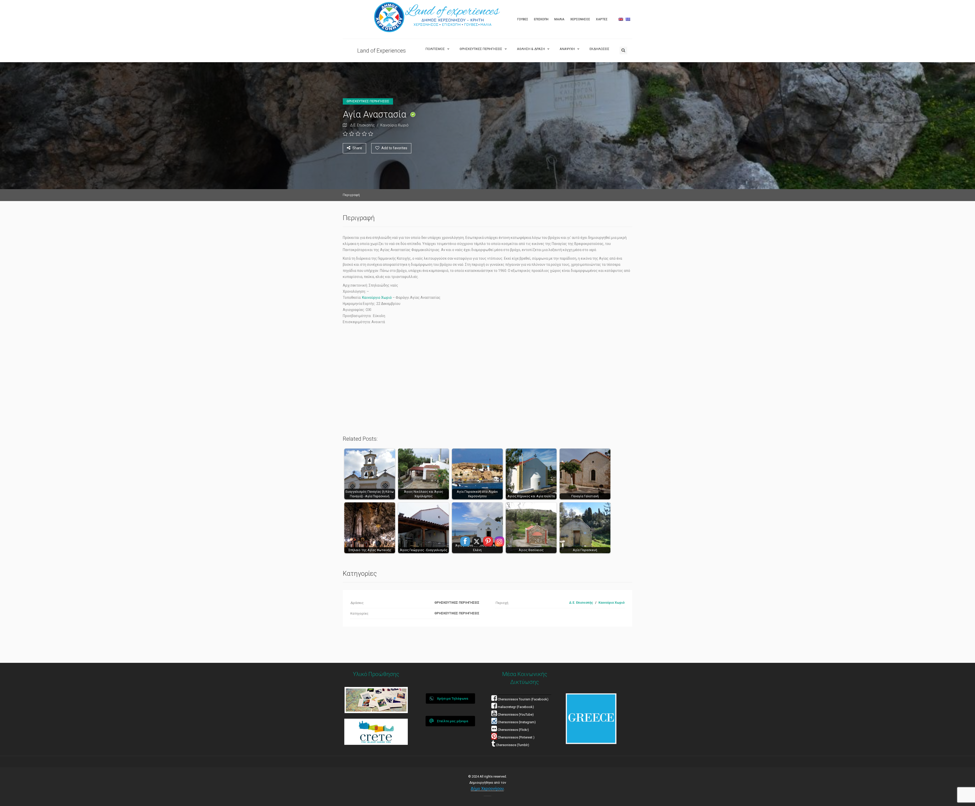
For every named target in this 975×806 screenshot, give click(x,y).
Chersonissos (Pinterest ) (516, 737)
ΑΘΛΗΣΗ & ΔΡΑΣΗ (531, 49)
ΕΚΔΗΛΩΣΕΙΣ (599, 49)
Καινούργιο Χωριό (377, 297)
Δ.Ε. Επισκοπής (362, 125)
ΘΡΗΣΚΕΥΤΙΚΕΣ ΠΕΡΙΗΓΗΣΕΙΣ (481, 49)
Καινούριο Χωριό (394, 125)
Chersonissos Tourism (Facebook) (523, 699)
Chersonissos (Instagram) (516, 722)
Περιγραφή (351, 195)
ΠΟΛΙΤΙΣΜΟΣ (435, 49)
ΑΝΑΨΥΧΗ (567, 49)
